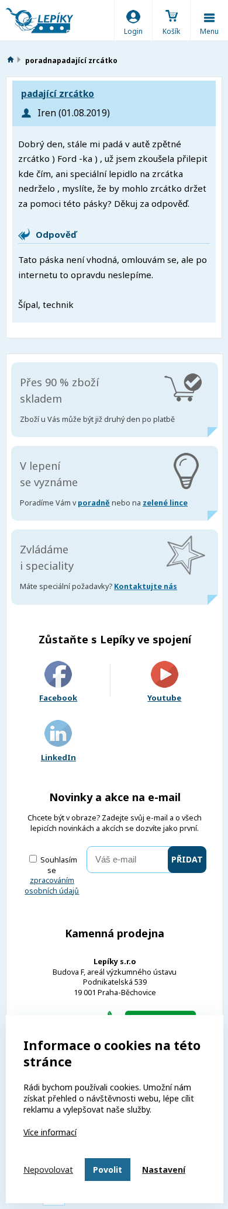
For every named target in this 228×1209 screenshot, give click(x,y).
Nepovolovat (48, 1169)
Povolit (107, 1169)
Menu (209, 31)
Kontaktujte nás (145, 586)
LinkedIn (58, 757)
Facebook (58, 697)
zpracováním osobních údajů (52, 885)
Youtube (164, 697)
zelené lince (165, 503)
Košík (171, 31)
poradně (94, 503)
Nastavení (163, 1169)
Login (133, 31)
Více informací (50, 1132)
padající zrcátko (57, 94)
